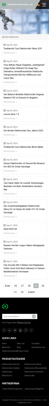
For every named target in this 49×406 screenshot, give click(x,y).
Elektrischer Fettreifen (34, 372)
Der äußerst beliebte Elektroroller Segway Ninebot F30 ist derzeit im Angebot (24, 96)
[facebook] (4, 330)
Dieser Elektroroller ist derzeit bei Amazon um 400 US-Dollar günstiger (24, 165)
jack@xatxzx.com (24, 403)
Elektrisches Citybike (11, 368)
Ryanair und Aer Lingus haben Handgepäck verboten (24, 247)
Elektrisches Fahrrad (10, 364)
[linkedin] (9, 330)
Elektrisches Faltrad (32, 364)
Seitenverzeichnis (9, 351)
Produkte (36, 343)
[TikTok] (31, 330)
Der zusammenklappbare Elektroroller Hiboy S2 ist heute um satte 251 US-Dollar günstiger (24, 209)
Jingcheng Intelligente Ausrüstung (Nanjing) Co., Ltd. (35, 389)
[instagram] (26, 330)
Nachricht (6, 347)
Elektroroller (29, 375)
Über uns (20, 343)
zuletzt (31, 292)
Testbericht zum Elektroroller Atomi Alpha (23, 147)
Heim (7, 37)
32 (22, 292)
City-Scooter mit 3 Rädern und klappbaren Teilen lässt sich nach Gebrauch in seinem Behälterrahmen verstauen (24, 268)
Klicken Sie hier (24, 322)
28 (29, 286)
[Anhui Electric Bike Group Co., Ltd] (15, 306)
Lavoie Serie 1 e (11, 114)
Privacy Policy (23, 351)
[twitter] (15, 330)
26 (15, 286)
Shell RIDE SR (10, 229)
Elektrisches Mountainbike (35, 368)
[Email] (34, 316)
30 (43, 286)
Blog (19, 347)
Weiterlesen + (10, 52)
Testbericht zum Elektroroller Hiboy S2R (23, 48)
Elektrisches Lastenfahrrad (8, 372)
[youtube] (20, 330)
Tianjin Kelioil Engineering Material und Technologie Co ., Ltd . (13, 389)
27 (22, 286)
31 (15, 292)
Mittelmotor (7, 375)
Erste (7, 286)
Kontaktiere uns (38, 347)
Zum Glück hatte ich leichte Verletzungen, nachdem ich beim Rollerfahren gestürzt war (24, 186)
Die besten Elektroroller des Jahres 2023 (23, 130)
